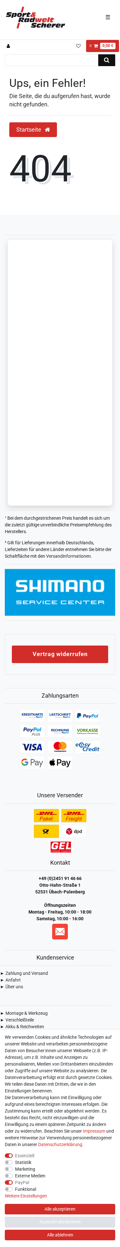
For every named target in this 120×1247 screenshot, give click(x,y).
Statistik (23, 1162)
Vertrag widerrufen (60, 654)
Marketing (25, 1169)
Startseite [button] (29, 129)
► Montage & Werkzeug (24, 1013)
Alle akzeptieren (60, 1209)
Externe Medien (30, 1175)
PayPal (22, 1182)
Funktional (25, 1189)
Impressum (94, 1131)
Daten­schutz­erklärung (60, 1144)
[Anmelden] (9, 46)
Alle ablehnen (60, 1234)
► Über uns (11, 986)
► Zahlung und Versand (24, 973)
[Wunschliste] (78, 46)
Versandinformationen (68, 556)
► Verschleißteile (17, 1019)
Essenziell (24, 1155)
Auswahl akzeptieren (60, 1221)
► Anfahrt (10, 980)
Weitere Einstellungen (26, 1195)
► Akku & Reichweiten (22, 1026)
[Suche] (106, 60)
